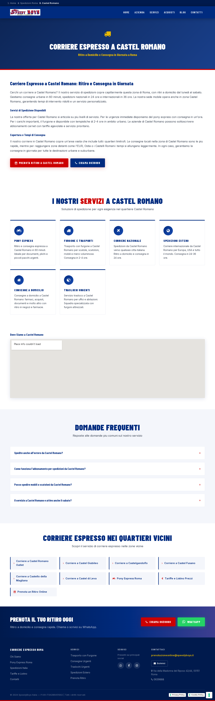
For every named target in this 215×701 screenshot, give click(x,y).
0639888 (158, 679)
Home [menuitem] (126, 12)
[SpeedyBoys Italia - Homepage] (25, 12)
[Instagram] (137, 665)
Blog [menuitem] (183, 12)
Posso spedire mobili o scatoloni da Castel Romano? (43, 484)
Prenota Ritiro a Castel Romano (41, 162)
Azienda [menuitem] (140, 12)
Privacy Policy (178, 695)
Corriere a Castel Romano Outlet (32, 563)
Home (13, 3)
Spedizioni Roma (29, 3)
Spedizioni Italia (19, 667)
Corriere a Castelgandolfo (131, 563)
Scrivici (161, 663)
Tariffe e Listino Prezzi (179, 578)
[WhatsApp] (121, 665)
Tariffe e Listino (18, 673)
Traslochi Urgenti (80, 666)
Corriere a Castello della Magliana (31, 578)
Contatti (14, 679)
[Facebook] (129, 665)
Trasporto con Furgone (84, 655)
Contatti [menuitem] (197, 12)
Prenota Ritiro (78, 678)
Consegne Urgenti (81, 661)
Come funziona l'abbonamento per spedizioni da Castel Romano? (50, 468)
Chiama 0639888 (89, 162)
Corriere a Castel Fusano (179, 563)
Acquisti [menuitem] (169, 12)
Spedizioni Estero (80, 672)
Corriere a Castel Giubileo (82, 563)
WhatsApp (193, 621)
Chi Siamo (15, 656)
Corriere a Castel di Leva (81, 578)
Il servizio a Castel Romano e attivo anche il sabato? (43, 500)
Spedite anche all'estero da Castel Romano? (38, 452)
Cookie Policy (197, 695)
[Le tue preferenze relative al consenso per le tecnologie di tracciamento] (209, 695)
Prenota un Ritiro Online (32, 591)
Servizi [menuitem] (154, 12)
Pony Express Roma (129, 578)
